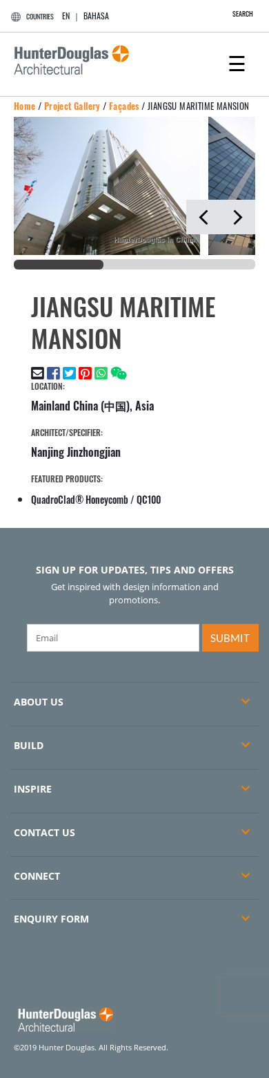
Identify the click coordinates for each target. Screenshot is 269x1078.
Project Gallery (72, 106)
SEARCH (242, 13)
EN (66, 15)
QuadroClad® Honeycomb (79, 499)
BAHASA (96, 15)
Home (25, 106)
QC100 (149, 499)
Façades (124, 106)
